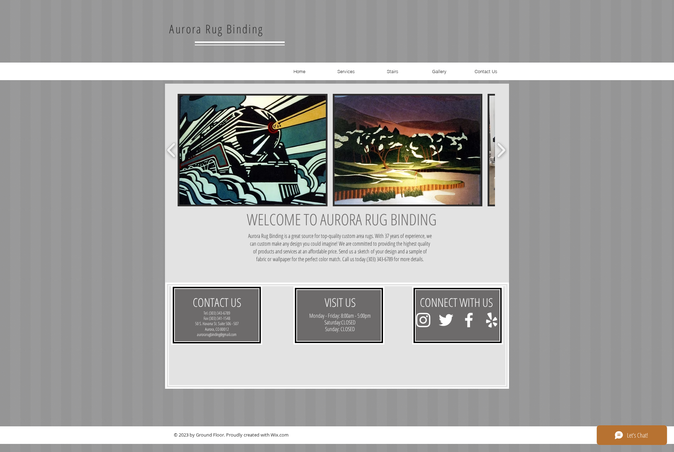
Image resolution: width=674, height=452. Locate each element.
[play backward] (171, 150)
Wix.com (280, 435)
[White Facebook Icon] (468, 320)
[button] (253, 150)
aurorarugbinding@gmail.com (217, 334)
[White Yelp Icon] (491, 320)
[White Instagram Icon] (423, 320)
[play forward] (501, 150)
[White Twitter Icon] (446, 320)
